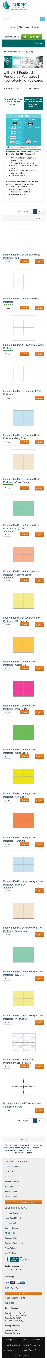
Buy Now (39, 262)
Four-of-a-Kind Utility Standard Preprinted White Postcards (18, 1061)
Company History (12, 1238)
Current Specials (11, 1228)
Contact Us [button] (24, 1293)
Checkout (25, 27)
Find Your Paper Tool (13, 1213)
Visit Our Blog (10, 1253)
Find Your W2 (10, 1223)
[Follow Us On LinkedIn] (21, 1269)
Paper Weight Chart (13, 1218)
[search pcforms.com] (42, 19)
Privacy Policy (10, 1186)
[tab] (13, 103)
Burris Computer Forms (33, 1339)
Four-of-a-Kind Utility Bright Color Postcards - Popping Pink (19, 707)
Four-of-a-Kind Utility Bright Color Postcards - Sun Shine (19, 795)
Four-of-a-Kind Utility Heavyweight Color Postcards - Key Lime (23, 973)
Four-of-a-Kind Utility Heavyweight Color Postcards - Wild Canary (23, 1017)
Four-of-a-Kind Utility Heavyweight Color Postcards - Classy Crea (23, 929)
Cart (14, 27)
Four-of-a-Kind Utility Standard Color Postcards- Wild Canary (21, 619)
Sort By (38, 218)
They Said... (23, 1139)
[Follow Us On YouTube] (11, 1269)
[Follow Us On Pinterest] (16, 1269)
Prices (7, 261)
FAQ (7, 1176)
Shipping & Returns (12, 1166)
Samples (25, 261)
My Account (38, 27)
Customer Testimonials (14, 1243)
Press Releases (11, 1248)
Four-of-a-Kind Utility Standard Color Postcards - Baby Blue (21, 436)
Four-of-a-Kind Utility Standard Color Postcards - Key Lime (21, 526)
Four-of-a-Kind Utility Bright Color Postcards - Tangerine (19, 839)
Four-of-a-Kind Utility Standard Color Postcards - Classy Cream (21, 480)
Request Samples (12, 1181)
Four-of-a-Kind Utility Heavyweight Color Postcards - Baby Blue (23, 883)
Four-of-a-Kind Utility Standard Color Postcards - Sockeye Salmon (21, 573)
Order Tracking (11, 1171)
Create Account (11, 1196)
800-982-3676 (12, 36)
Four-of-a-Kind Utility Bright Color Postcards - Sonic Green (19, 751)
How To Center (11, 1191)
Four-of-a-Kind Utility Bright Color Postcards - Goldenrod (19, 663)
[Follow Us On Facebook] (7, 1269)
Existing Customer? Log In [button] (24, 1202)
